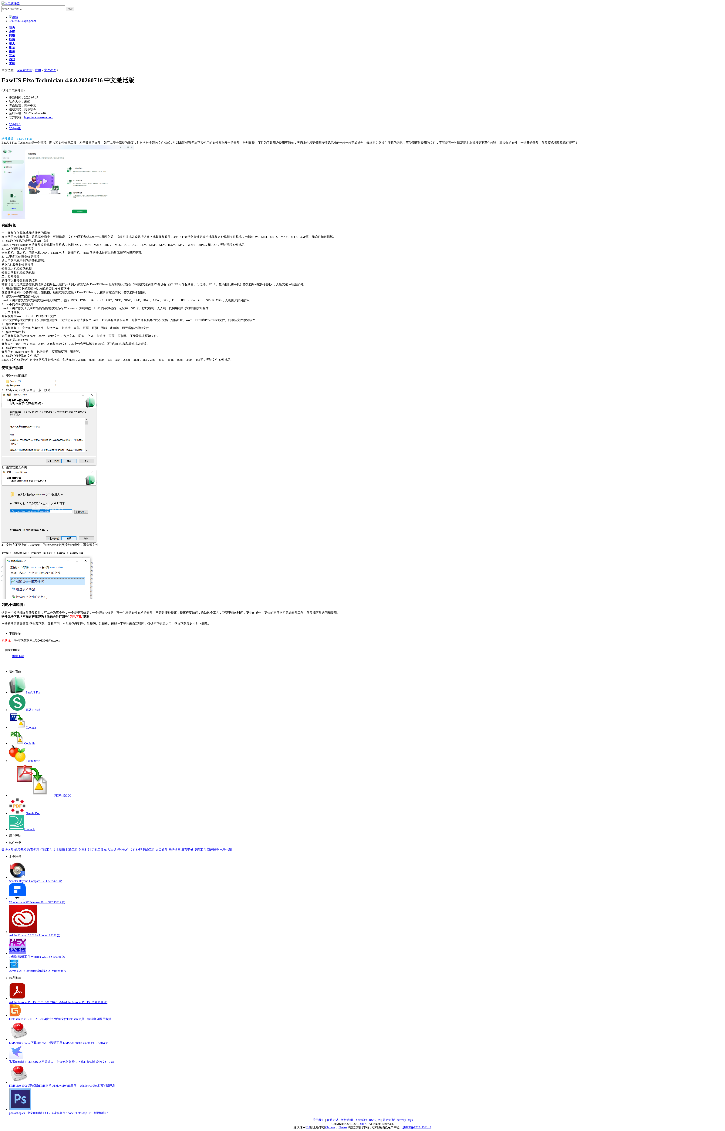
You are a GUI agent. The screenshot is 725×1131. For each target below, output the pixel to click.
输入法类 (110, 849)
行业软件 (123, 849)
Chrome (330, 1127)
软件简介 (15, 124)
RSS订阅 (375, 1120)
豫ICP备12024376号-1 (416, 1127)
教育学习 (33, 849)
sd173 (363, 1123)
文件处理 (50, 70)
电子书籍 (226, 849)
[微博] (13, 17)
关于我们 (318, 1120)
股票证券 (187, 849)
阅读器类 (213, 849)
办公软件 (162, 849)
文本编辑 (59, 849)
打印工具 (46, 849)
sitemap (401, 1120)
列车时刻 (85, 849)
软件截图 (15, 128)
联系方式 (333, 1120)
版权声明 (347, 1120)
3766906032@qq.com (22, 20)
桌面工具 (200, 849)
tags (410, 1120)
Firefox (343, 1127)
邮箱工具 (72, 849)
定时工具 (97, 849)
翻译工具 (149, 849)
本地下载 (18, 656)
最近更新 (389, 1120)
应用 (38, 70)
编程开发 (20, 849)
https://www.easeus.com (38, 117)
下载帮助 (361, 1120)
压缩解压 (174, 849)
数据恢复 (8, 849)
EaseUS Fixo (24, 138)
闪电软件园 (24, 70)
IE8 (308, 1127)
